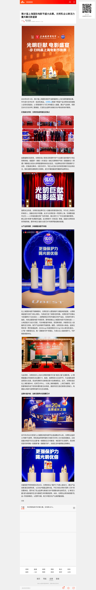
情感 (43, 572)
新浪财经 (29, 2)
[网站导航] (74, 2)
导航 (44, 578)
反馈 (51, 578)
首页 (38, 578)
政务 (69, 569)
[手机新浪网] (23, 2)
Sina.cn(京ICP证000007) (43, 583)
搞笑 (26, 572)
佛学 (60, 572)
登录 (57, 578)
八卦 (35, 572)
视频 (26, 569)
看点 (60, 569)
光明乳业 (49, 102)
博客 (52, 569)
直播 (35, 569)
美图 (43, 569)
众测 (69, 572)
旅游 (52, 572)
